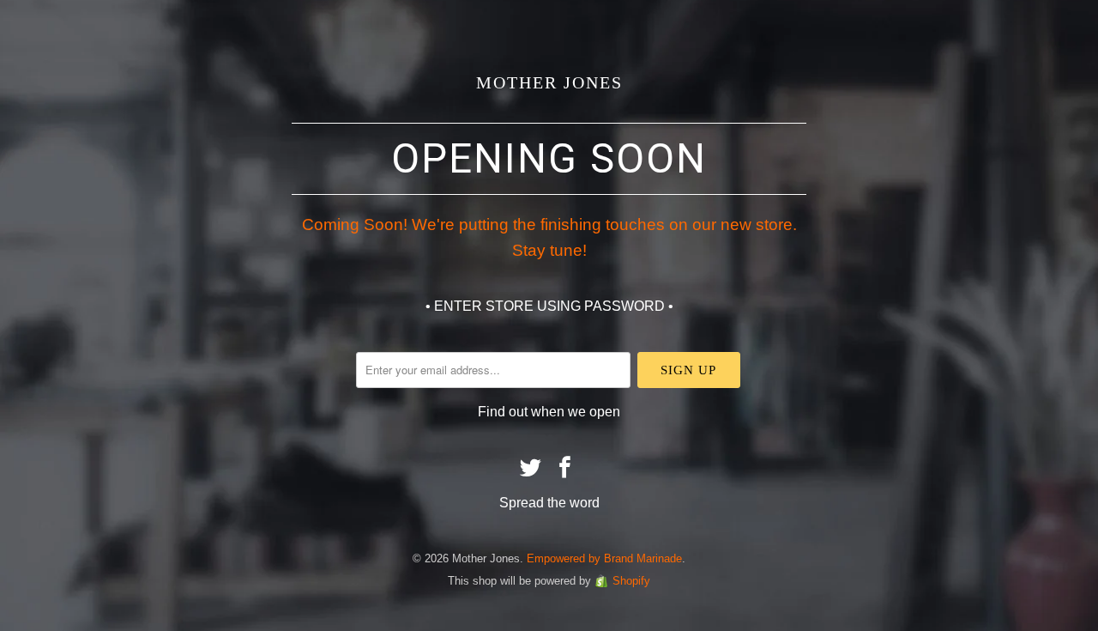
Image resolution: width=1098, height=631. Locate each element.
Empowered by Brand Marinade (604, 558)
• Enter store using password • (549, 306)
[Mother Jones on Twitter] (531, 469)
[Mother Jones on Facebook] (565, 469)
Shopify (631, 580)
